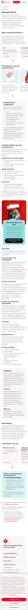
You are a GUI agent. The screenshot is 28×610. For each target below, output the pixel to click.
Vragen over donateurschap (11, 572)
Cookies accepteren (14, 599)
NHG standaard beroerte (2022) (13, 517)
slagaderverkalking (19, 269)
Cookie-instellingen (14, 607)
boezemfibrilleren (10, 291)
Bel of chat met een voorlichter (11, 570)
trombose (17, 326)
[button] (13, 60)
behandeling (5, 427)
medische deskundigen (11, 504)
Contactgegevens (8, 567)
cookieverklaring (12, 594)
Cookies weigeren (14, 603)
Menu (24, 2)
